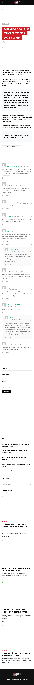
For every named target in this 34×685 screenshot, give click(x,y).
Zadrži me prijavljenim (8, 387)
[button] (2, 2)
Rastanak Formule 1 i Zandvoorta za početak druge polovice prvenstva (15, 526)
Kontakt (25, 680)
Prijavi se (6, 391)
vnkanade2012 (16, 146)
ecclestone (6, 146)
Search (30, 484)
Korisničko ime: (5, 374)
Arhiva (8, 680)
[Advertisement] (17, 414)
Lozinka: (4, 381)
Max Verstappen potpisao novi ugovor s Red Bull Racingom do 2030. (16, 569)
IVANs (17, 251)
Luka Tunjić (10, 305)
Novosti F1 (5, 23)
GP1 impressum (17, 680)
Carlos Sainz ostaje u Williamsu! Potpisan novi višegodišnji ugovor (14, 611)
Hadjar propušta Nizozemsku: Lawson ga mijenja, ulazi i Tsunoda (17, 654)
